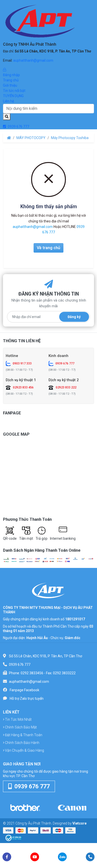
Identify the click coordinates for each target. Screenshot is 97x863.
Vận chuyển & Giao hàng (24, 750)
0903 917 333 (22, 363)
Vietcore (79, 823)
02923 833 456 (23, 387)
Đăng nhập (11, 75)
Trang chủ (11, 80)
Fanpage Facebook (24, 690)
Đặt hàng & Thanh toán (23, 735)
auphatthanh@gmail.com (33, 60)
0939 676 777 (18, 127)
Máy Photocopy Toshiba (70, 138)
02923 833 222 (66, 387)
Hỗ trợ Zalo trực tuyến (27, 698)
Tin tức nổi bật (14, 91)
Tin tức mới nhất (18, 719)
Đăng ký (74, 317)
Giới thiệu (10, 85)
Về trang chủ (48, 247)
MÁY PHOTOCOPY (31, 138)
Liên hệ (8, 101)
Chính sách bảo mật (20, 727)
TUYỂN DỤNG (13, 96)
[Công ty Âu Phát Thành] (48, 590)
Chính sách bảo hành (21, 743)
